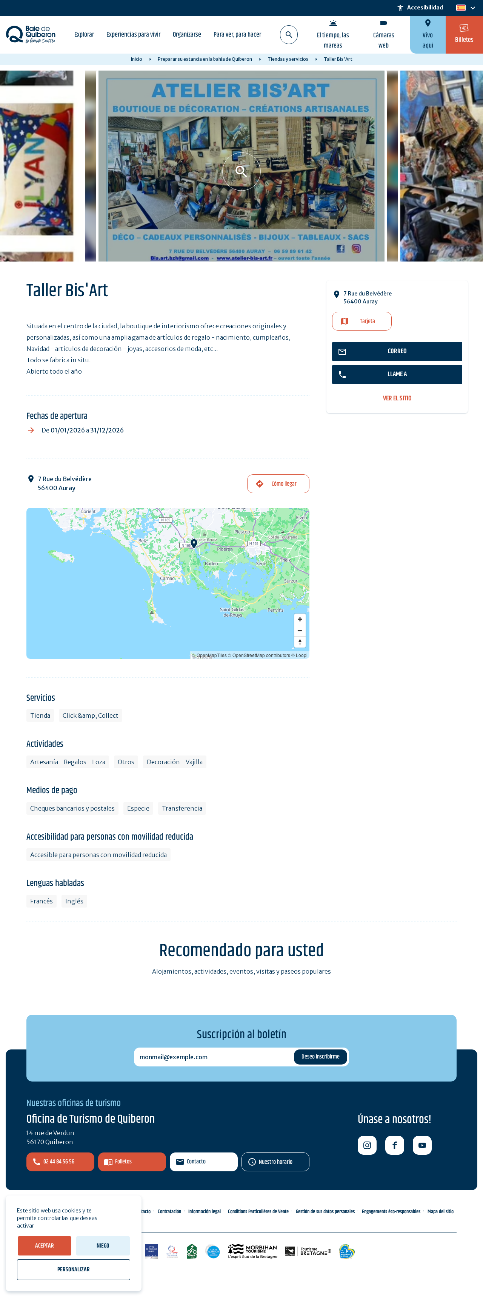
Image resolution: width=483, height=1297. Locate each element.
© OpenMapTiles (209, 655)
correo (397, 351)
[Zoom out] (300, 630)
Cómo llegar (284, 484)
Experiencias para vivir (133, 34)
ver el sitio (397, 399)
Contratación (169, 1212)
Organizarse (187, 34)
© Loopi (299, 655)
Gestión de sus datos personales (325, 1212)
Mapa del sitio (441, 1212)
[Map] (167, 583)
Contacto (196, 1161)
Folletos (123, 1161)
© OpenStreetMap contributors (259, 655)
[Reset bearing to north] (300, 642)
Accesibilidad (420, 8)
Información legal (204, 1212)
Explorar (84, 34)
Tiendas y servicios (288, 59)
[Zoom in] (300, 619)
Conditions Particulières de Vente (258, 1212)
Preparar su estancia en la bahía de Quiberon (205, 59)
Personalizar (73, 1269)
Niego (103, 1246)
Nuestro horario (275, 1162)
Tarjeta (367, 321)
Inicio (136, 59)
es (460, 8)
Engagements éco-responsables (391, 1212)
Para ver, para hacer (237, 34)
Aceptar (44, 1246)
